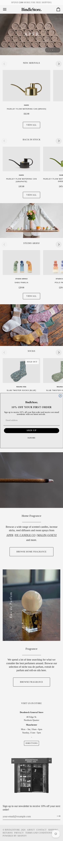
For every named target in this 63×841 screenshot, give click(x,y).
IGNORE (31, 438)
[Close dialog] (60, 395)
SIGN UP (31, 430)
